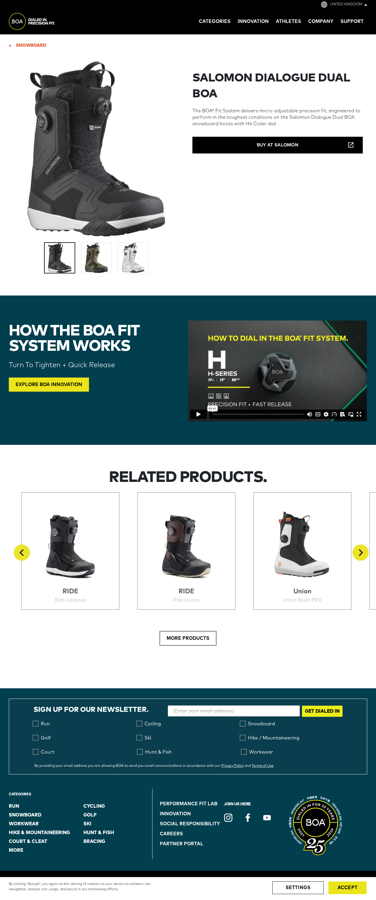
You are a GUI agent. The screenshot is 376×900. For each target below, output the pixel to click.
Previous (22, 553)
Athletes (288, 21)
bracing (94, 841)
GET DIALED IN (322, 711)
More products (188, 638)
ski (87, 823)
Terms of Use (263, 766)
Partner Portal (181, 843)
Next (360, 553)
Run (14, 806)
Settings (298, 887)
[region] (188, 888)
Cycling (94, 806)
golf (90, 815)
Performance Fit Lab (188, 804)
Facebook (247, 817)
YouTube (267, 817)
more (16, 850)
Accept (347, 887)
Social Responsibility (190, 823)
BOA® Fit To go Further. (45, 22)
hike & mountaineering (39, 832)
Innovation (175, 813)
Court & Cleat (28, 841)
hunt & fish (98, 832)
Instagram (228, 817)
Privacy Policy (232, 766)
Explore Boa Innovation (49, 384)
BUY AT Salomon (277, 145)
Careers (171, 833)
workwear (24, 823)
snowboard (31, 45)
